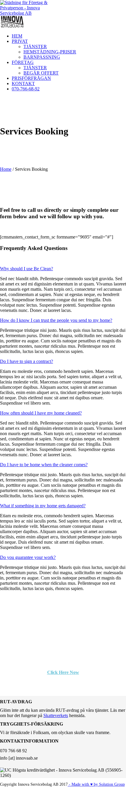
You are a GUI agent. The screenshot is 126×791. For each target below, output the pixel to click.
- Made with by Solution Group (96, 784)
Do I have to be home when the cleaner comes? (44, 464)
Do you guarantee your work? (28, 557)
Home (5, 169)
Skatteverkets (55, 715)
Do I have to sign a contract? (26, 361)
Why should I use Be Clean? (26, 268)
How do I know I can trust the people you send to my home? (56, 320)
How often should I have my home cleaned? (41, 412)
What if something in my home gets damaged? (43, 505)
